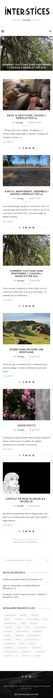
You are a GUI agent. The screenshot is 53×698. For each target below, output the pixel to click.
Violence (8, 656)
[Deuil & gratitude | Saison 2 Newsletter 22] (26, 94)
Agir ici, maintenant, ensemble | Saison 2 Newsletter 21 (26, 192)
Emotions (8, 631)
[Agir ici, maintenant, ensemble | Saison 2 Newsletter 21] (26, 170)
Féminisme (19, 635)
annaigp (19, 122)
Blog (45, 619)
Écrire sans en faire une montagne (27, 351)
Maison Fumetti (34, 635)
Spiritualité (40, 652)
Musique (7, 639)
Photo (22, 644)
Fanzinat (7, 635)
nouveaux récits (31, 639)
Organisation (9, 644)
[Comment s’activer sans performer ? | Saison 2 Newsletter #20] (26, 250)
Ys (17, 656)
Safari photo (26, 425)
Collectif (8, 627)
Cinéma (23, 623)
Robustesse (36, 648)
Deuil (28, 627)
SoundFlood (26, 652)
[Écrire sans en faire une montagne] (26, 328)
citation (33, 623)
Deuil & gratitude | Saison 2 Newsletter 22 (26, 116)
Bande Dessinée (33, 619)
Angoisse (23, 615)
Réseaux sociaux (10, 652)
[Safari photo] (26, 404)
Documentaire (40, 627)
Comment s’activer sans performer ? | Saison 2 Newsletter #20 (26, 66)
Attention (19, 619)
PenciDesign (27, 688)
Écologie (25, 656)
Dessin (18, 627)
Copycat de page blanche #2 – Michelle (26, 500)
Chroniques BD (10, 623)
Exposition (37, 631)
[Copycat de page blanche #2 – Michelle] (26, 477)
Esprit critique (22, 631)
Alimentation (9, 615)
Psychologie (22, 648)
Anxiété (7, 619)
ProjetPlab (8, 648)
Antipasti (34, 615)
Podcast (32, 644)
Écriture (36, 656)
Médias (18, 639)
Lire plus (7, 142)
